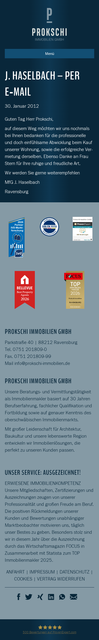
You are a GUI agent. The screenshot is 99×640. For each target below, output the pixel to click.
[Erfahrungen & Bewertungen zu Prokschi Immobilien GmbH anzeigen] (83, 228)
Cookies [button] (23, 578)
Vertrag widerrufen (61, 578)
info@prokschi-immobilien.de (42, 363)
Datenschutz (74, 571)
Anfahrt (15, 571)
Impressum (42, 571)
